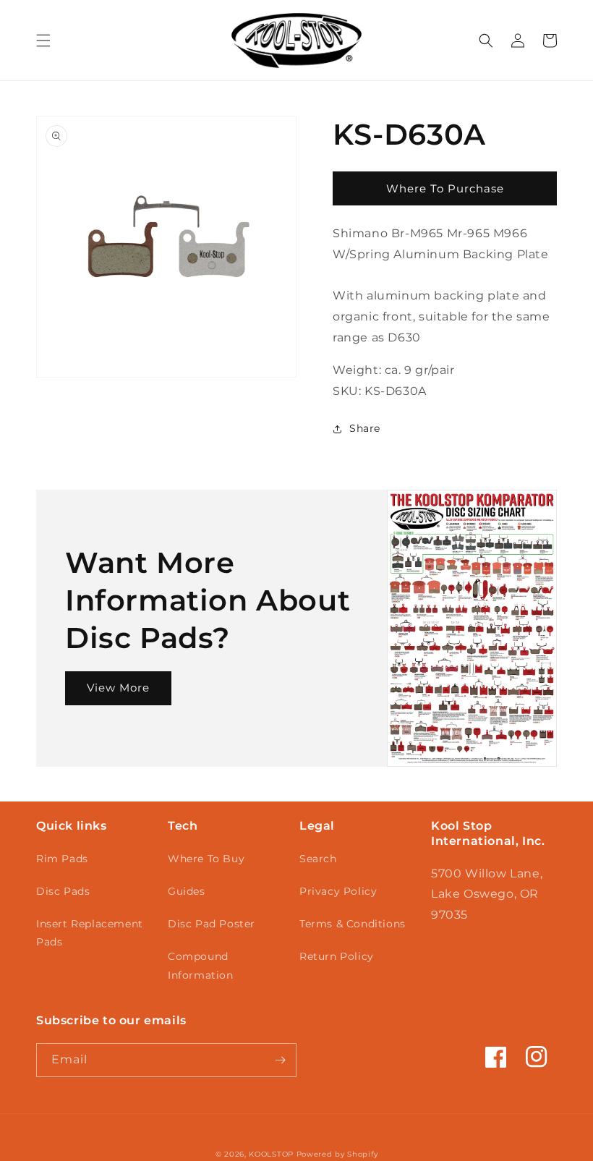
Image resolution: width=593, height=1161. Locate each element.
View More (118, 687)
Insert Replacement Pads (89, 932)
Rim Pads (62, 858)
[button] (43, 40)
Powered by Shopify (337, 1154)
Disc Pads (63, 891)
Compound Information (201, 965)
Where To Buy (206, 858)
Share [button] (364, 428)
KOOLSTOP (271, 1154)
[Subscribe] (280, 1060)
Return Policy (336, 956)
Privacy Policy (338, 891)
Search (318, 858)
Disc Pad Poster (211, 923)
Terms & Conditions (352, 923)
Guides (186, 891)
